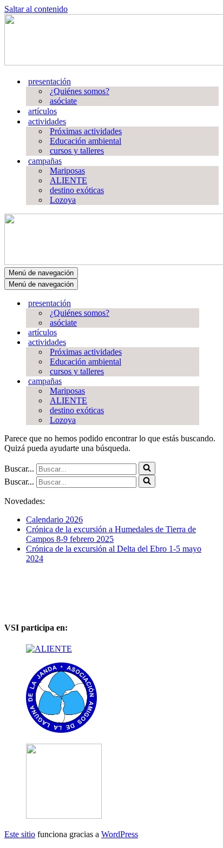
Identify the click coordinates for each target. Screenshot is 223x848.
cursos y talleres (77, 150)
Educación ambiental (85, 140)
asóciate (63, 100)
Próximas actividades (86, 131)
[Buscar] (147, 468)
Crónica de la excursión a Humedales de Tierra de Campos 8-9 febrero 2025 (111, 534)
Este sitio (19, 834)
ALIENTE (68, 180)
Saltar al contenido (36, 9)
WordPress (119, 834)
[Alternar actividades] (194, 342)
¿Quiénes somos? (79, 91)
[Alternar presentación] (194, 303)
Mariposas (67, 170)
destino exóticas (77, 190)
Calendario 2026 (54, 519)
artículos (42, 111)
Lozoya (63, 199)
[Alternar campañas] (194, 381)
